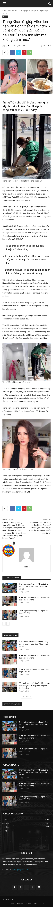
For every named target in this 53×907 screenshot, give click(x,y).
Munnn (10, 46)
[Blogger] (14, 887)
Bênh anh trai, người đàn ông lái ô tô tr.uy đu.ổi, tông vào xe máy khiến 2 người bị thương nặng (34, 685)
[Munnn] (4, 46)
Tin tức (10, 11)
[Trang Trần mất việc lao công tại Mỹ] (26, 361)
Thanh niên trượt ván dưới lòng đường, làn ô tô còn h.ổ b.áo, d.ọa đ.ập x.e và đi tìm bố (33, 586)
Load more (25, 696)
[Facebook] (12, 52)
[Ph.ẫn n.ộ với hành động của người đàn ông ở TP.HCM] (9, 615)
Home (4, 11)
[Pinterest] (24, 52)
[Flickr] (26, 887)
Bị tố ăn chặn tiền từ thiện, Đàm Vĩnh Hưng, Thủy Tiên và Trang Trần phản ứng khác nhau (27, 260)
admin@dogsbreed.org (20, 870)
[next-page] (7, 624)
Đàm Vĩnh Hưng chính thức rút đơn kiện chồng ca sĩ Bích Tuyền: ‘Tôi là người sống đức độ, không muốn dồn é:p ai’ (40, 527)
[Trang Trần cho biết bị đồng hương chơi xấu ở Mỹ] (26, 146)
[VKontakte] (38, 887)
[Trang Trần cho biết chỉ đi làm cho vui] (26, 443)
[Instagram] (32, 887)
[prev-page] (4, 624)
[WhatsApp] (29, 52)
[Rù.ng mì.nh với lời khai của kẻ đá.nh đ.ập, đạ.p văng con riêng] (9, 601)
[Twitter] (18, 52)
